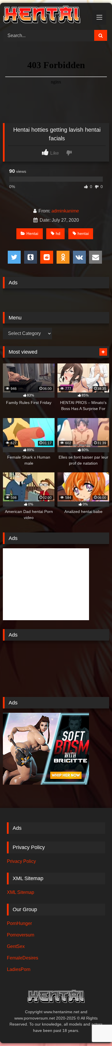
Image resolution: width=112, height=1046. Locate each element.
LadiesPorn (18, 969)
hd (58, 233)
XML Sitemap (20, 892)
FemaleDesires (22, 957)
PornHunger (19, 923)
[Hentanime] (46, 15)
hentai (83, 233)
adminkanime (65, 210)
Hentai (32, 233)
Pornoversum (20, 934)
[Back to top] (94, 1028)
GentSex (16, 946)
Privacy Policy (21, 861)
